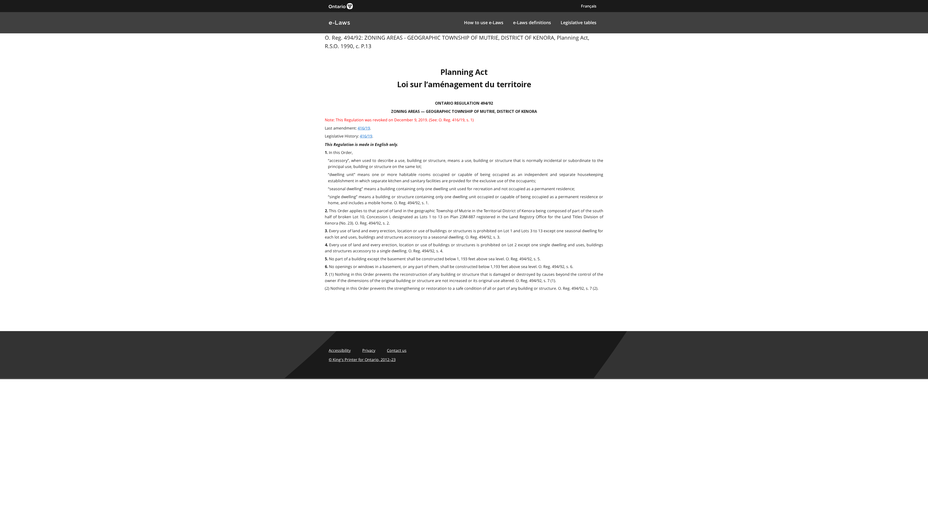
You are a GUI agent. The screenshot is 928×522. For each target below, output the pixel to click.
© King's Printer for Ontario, (362, 359)
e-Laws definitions (532, 22)
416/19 (364, 128)
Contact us (396, 350)
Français (588, 6)
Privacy (368, 350)
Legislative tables (578, 22)
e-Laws (339, 22)
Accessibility (340, 350)
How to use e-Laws (483, 22)
